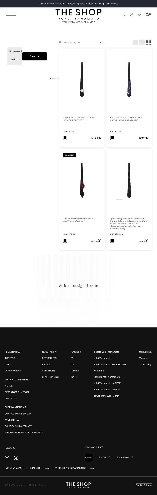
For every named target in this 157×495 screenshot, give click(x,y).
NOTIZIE (9, 386)
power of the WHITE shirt (106, 396)
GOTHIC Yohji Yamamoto (107, 377)
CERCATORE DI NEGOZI (17, 392)
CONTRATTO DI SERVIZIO (18, 413)
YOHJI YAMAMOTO (72, 22)
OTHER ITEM (145, 352)
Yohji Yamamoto (102, 358)
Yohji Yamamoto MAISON (107, 389)
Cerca (34, 56)
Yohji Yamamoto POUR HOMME (110, 364)
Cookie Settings (144, 485)
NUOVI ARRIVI (49, 352)
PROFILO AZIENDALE (15, 407)
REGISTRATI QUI (13, 352)
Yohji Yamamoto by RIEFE (107, 383)
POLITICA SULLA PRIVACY (18, 426)
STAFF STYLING (50, 377)
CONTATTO (10, 398)
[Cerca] (123, 14)
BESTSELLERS (49, 358)
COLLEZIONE (48, 370)
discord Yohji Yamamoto (106, 352)
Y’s (72, 358)
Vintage (143, 358)
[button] (11, 14)
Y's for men (99, 370)
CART (8, 364)
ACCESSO (10, 358)
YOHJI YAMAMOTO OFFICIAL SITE (23, 468)
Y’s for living (145, 364)
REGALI (46, 364)
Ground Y (76, 352)
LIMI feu (75, 370)
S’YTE (74, 377)
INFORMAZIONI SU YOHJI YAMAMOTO (24, 432)
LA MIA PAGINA (13, 370)
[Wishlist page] (139, 14)
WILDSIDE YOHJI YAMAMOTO (70, 468)
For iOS (102, 457)
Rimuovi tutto (15, 55)
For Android (122, 457)
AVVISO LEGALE (13, 420)
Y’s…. (73, 364)
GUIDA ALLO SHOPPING (17, 379)
